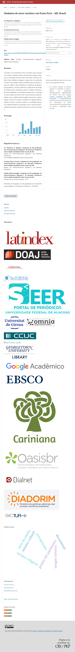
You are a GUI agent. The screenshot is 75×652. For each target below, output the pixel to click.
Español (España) (9, 210)
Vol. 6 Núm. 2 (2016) (24, 7)
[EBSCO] (24, 385)
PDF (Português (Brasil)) (55, 21)
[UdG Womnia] (29, 330)
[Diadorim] (31, 510)
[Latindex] (29, 247)
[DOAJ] (27, 259)
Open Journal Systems (11, 599)
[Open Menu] (4, 2)
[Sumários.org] (16, 281)
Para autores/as (9, 588)
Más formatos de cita (53, 53)
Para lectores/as (9, 584)
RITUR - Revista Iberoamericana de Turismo (20, 2)
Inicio (5, 7)
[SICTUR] (16, 519)
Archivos (12, 7)
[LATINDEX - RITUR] (9, 627)
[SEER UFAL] (37, 313)
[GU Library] (20, 358)
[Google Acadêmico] (34, 371)
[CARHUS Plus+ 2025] (14, 272)
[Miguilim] (12, 342)
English (6, 208)
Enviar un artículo (10, 196)
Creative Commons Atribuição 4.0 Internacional (47, 631)
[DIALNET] (19, 487)
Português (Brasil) (9, 213)
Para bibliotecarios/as (10, 591)
